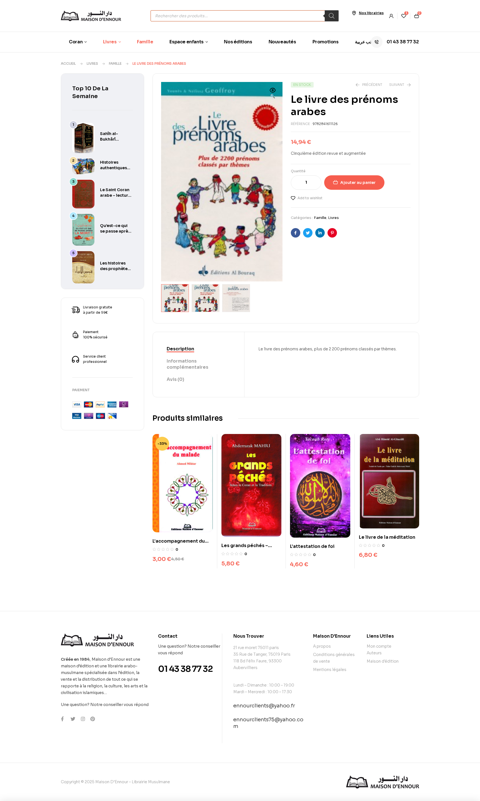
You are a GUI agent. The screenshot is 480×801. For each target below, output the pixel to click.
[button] (273, 94)
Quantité (298, 171)
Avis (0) (175, 379)
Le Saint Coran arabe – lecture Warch (115, 195)
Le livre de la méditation (387, 537)
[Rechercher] (332, 15)
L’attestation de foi (312, 546)
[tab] (198, 349)
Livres (92, 63)
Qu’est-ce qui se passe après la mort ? (115, 231)
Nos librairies (371, 13)
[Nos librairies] (354, 13)
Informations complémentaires (187, 364)
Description (180, 349)
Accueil (68, 63)
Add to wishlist (310, 198)
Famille (115, 63)
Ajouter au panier (358, 182)
